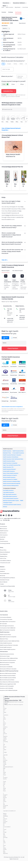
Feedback (2, 571)
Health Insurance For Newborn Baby (11, 481)
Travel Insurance (4, 541)
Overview (4, 12)
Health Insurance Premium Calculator (12, 455)
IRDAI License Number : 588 (13, 700)
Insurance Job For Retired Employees (8, 690)
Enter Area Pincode (20, 77)
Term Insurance (3, 535)
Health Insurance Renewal (9, 469)
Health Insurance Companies (10, 463)
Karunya (5, 506)
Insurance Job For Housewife (7, 686)
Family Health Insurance (9, 471)
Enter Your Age (6, 69)
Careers (2, 584)
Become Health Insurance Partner (8, 677)
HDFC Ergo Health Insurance (9, 494)
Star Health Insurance (8, 490)
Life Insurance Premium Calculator (8, 669)
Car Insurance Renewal (5, 617)
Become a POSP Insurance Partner (8, 673)
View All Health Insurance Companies (12, 406)
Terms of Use (3, 558)
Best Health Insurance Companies (8, 636)
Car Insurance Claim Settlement (7, 628)
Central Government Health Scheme (12, 504)
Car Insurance (3, 526)
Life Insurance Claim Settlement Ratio (9, 658)
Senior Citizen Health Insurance (10, 473)
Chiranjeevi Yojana (7, 502)
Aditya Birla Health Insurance (10, 496)
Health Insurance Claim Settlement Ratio (13, 459)
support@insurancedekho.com (10, 320)
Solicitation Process (4, 579)
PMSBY (21, 500)
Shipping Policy (3, 556)
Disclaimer (2, 575)
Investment (2, 537)
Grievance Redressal (5, 552)
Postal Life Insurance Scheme (7, 654)
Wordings (10, 12)
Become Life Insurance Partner (7, 679)
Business (2, 539)
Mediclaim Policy (7, 453)
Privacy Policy (3, 550)
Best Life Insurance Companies (7, 662)
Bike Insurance (3, 528)
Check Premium (12, 348)
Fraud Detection (3, 554)
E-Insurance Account (5, 562)
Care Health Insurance (8, 492)
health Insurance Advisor (9, 461)
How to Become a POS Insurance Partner (9, 682)
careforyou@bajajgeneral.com (22, 317)
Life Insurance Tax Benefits (6, 666)
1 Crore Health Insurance (18, 453)
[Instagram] (6, 515)
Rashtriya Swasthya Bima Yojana (11, 500)
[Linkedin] (9, 515)
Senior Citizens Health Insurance (7, 649)
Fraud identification (4, 573)
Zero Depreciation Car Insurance (7, 621)
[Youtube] (4, 515)
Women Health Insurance (9, 477)
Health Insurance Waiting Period (10, 485)
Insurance (6, 3)
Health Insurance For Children (10, 479)
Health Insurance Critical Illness (10, 457)
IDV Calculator (3, 623)
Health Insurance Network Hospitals (11, 483)
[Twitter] (11, 515)
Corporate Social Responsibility (7, 586)
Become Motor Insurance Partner (7, 675)
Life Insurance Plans (4, 664)
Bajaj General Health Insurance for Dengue (13, 156)
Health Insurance (7, 451)
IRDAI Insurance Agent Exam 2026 (8, 684)
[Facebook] (1, 515)
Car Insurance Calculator (6, 619)
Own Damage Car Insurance (7, 625)
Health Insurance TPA (8, 467)
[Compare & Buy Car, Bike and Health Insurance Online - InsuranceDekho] (9, 511)
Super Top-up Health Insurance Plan (11, 465)
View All (4, 260)
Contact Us (2, 569)
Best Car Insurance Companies (7, 630)
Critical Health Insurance (6, 643)
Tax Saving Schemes (5, 543)
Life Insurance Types (5, 656)
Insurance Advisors (19, 3)
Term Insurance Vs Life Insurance (8, 660)
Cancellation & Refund (5, 560)
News (4, 6)
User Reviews (18, 12)
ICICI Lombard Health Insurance (10, 498)
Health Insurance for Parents (10, 475)
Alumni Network (3, 582)
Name (4, 343)
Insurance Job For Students (6, 688)
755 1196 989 (6, 520)
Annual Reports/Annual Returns (7, 577)
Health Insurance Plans (18, 451)
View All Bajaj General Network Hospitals (11, 129)
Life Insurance (3, 533)
